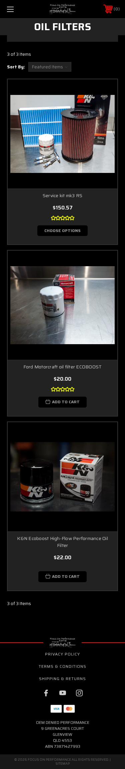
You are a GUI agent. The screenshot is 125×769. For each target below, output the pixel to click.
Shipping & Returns (62, 678)
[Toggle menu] (18, 9)
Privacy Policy (62, 654)
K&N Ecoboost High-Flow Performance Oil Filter (62, 542)
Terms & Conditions (62, 666)
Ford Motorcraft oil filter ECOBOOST (62, 366)
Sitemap (62, 763)
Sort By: (16, 66)
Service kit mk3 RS (63, 195)
